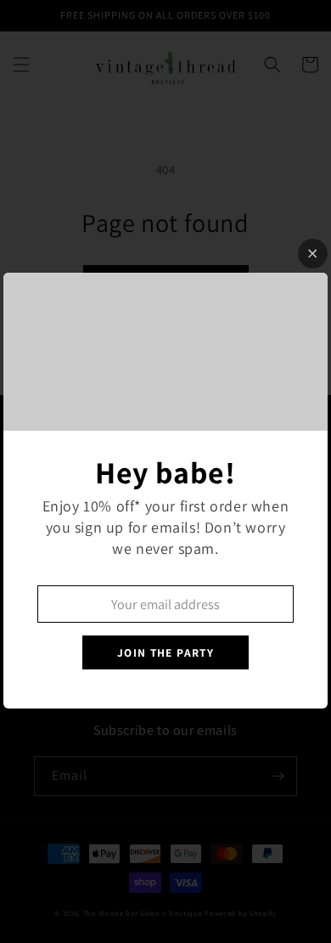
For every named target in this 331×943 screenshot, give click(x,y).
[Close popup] (313, 253)
